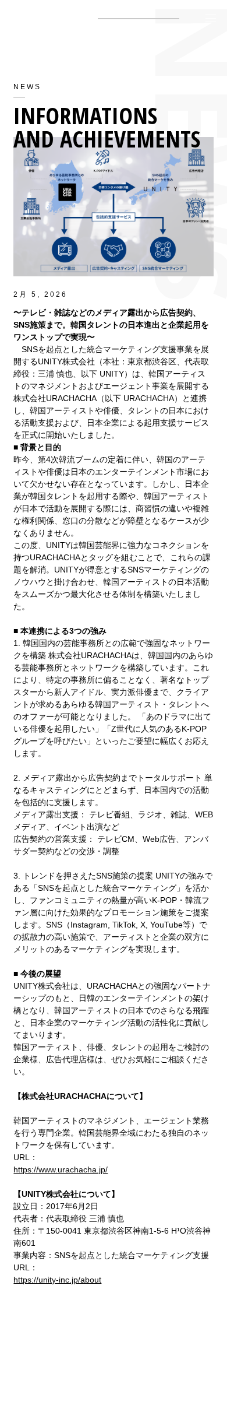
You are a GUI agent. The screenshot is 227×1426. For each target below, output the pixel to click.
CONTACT (114, 1395)
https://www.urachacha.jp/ (60, 1169)
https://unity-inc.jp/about (57, 1279)
